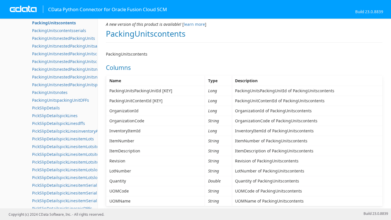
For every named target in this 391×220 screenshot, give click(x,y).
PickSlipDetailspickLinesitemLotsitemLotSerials (76, 146)
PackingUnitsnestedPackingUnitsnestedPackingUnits (82, 69)
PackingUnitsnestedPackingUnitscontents (72, 53)
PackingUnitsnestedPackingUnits (63, 38)
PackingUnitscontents (54, 22)
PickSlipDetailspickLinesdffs (58, 123)
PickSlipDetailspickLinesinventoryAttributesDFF (77, 131)
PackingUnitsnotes (50, 92)
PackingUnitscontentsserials (59, 30)
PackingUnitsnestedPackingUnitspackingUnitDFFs (79, 84)
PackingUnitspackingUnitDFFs (60, 100)
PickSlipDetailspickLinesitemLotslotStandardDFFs (78, 177)
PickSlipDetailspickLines (55, 115)
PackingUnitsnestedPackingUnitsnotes (69, 77)
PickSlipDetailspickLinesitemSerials (65, 185)
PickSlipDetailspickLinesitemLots (63, 139)
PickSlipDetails (46, 108)
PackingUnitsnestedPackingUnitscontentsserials (78, 61)
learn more (194, 24)
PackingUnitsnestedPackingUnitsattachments (75, 46)
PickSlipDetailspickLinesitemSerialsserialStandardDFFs (84, 200)
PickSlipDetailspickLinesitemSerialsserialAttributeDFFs (84, 193)
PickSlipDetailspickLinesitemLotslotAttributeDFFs (78, 169)
